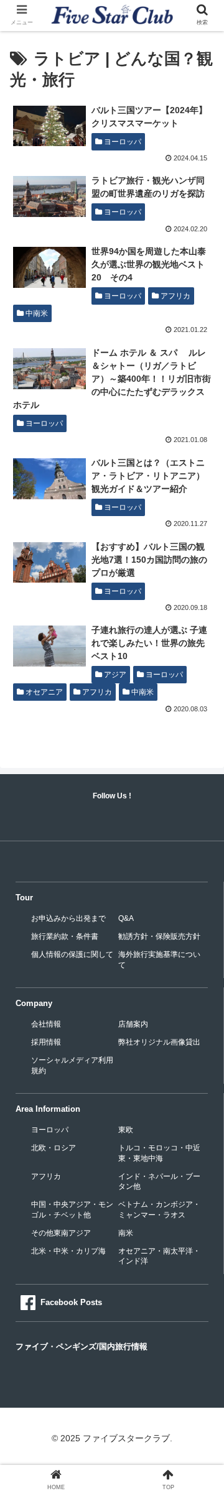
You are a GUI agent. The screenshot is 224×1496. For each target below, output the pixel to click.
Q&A (126, 918)
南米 (125, 1233)
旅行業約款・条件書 (64, 936)
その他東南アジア (61, 1233)
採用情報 (46, 1042)
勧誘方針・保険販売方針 (159, 936)
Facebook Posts (71, 1302)
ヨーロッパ (121, 141)
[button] (200, 1177)
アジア (114, 674)
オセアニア (43, 692)
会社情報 (46, 1024)
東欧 (125, 1129)
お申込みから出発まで (68, 918)
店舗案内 (133, 1024)
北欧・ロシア (53, 1147)
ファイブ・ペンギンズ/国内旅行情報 (81, 1346)
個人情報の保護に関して (72, 954)
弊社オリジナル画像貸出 (159, 1042)
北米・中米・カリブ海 (68, 1251)
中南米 (36, 313)
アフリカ (174, 296)
